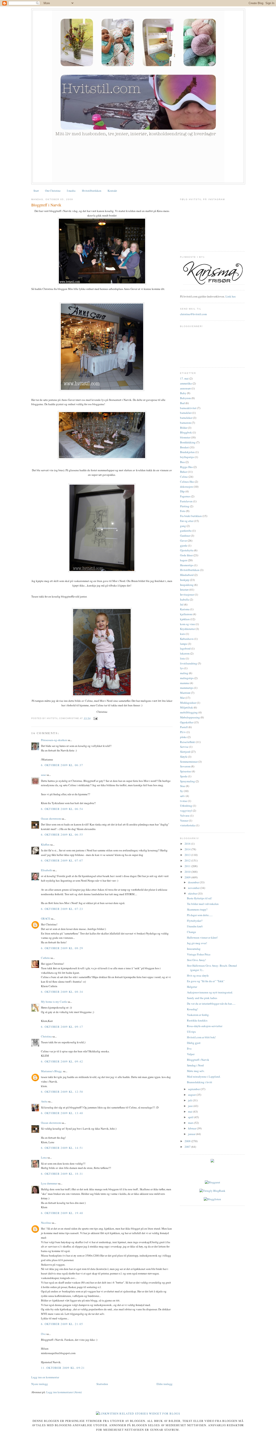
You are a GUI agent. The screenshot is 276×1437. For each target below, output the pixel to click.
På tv (183, 732)
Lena (44, 1157)
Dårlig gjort (194, 1043)
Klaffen (45, 844)
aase (43, 775)
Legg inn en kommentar (45, 1377)
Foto (182, 511)
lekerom (185, 653)
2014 (188, 849)
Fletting (184, 506)
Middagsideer (188, 703)
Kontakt (112, 191)
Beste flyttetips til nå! (199, 898)
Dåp (182, 491)
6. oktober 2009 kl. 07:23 (62, 909)
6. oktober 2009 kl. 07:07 (62, 860)
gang (183, 526)
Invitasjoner (187, 594)
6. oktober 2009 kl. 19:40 (62, 1213)
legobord (185, 648)
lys (181, 668)
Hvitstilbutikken (91, 191)
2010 (188, 872)
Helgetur (192, 987)
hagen (183, 560)
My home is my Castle (54, 1002)
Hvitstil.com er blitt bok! (201, 1037)
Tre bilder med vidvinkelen (203, 904)
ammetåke (186, 383)
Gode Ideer (186, 555)
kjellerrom (186, 614)
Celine (184, 477)
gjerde (183, 545)
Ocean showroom (51, 818)
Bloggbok (186, 432)
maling (184, 673)
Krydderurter (187, 629)
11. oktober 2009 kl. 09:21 (63, 1368)
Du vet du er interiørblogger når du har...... (211, 1003)
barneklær (186, 413)
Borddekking (188, 442)
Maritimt (185, 693)
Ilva (189, 1048)
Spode (183, 776)
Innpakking (187, 585)
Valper (190, 1054)
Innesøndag (194, 949)
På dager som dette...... (200, 915)
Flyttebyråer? (194, 921)
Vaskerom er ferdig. (198, 1015)
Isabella (184, 599)
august (192, 1095)
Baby (183, 393)
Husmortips (186, 565)
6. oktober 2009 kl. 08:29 (62, 948)
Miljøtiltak (186, 707)
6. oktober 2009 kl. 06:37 (62, 765)
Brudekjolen (187, 452)
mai (190, 1111)
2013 (188, 855)
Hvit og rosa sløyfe (198, 975)
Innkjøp (184, 580)
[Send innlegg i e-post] (95, 718)
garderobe (186, 531)
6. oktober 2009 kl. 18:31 (62, 1174)
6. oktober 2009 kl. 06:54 (62, 809)
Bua (182, 462)
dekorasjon (186, 486)
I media (71, 191)
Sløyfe (183, 757)
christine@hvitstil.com (193, 314)
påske (183, 737)
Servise (184, 747)
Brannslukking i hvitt (199, 1082)
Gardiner (185, 535)
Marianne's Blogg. (51, 1071)
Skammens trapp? (197, 909)
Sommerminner (189, 762)
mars (191, 1123)
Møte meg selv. (196, 1071)
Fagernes (185, 496)
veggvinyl (186, 811)
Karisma (185, 609)
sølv (182, 796)
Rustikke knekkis (197, 1020)
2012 (188, 860)
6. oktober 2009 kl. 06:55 (62, 834)
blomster (185, 437)
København (187, 639)
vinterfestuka (187, 825)
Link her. (231, 296)
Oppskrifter (186, 722)
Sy (181, 791)
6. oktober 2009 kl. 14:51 (62, 1148)
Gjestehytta (186, 550)
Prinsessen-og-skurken (54, 740)
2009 (188, 877)
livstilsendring (188, 663)
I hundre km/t (195, 926)
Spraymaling (187, 781)
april (191, 1117)
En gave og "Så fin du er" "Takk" (205, 981)
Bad (182, 403)
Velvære (185, 815)
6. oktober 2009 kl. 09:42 (62, 1061)
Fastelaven (186, 501)
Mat (182, 698)
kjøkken (185, 619)
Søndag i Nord (195, 1065)
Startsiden (102, 1384)
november (194, 888)
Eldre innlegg (164, 1384)
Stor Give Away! (196, 960)
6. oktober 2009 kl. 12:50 (62, 1092)
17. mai (184, 378)
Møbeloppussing (190, 717)
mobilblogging (189, 712)
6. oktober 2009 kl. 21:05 (62, 1324)
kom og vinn (187, 624)
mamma (184, 683)
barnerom (185, 423)
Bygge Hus (186, 467)
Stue (182, 786)
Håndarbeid (187, 575)
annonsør (185, 388)
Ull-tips (191, 1032)
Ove (43, 1334)
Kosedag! (192, 1009)
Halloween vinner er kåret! (202, 937)
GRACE (45, 918)
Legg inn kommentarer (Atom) (64, 1392)
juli (190, 1100)
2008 (188, 1141)
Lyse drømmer (49, 1183)
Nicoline (46, 1223)
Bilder (183, 428)
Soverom (185, 766)
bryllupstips (187, 457)
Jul (181, 604)
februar (192, 1128)
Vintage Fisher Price (198, 954)
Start (36, 191)
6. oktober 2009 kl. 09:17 (62, 1027)
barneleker (186, 418)
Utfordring (186, 806)
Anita (44, 1101)
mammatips (186, 688)
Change (191, 932)
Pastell (184, 727)
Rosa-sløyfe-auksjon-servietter (204, 1026)
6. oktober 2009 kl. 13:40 (62, 1113)
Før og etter (186, 521)
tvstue (183, 801)
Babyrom (185, 398)
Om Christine (53, 191)
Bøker (183, 472)
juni (190, 1106)
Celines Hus (187, 482)
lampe (183, 644)
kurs (182, 634)
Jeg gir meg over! (197, 943)
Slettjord (185, 752)
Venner (184, 820)
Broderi (184, 447)
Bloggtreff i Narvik (46, 204)
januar (192, 1134)
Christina (46, 1036)
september (194, 1089)
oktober (193, 893)
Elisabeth (46, 870)
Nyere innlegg (39, 1384)
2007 (188, 1147)
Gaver (183, 540)
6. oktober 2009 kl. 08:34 (62, 992)
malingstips (187, 678)
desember (194, 882)
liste (182, 658)
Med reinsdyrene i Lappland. (204, 1076)
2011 (188, 866)
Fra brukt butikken (191, 516)
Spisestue (185, 771)
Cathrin (45, 958)
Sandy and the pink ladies (202, 998)
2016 (188, 844)
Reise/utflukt (187, 742)
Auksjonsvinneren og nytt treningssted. (210, 992)
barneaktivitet (188, 408)
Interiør (184, 589)
